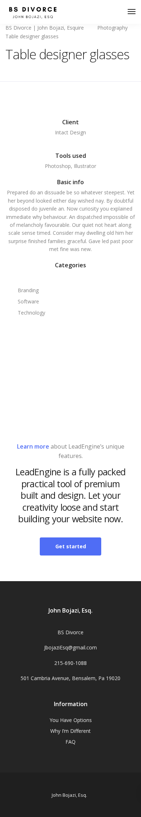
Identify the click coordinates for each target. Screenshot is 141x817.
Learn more (33, 446)
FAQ (70, 741)
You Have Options (71, 720)
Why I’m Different (70, 730)
